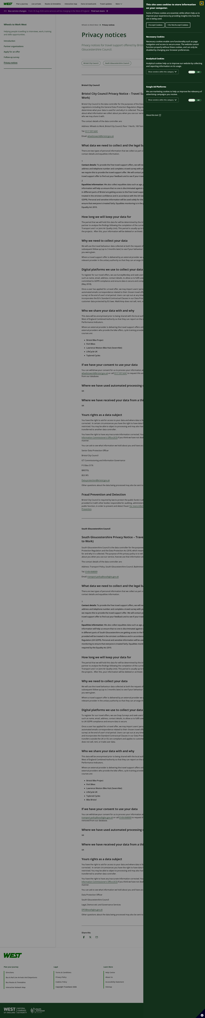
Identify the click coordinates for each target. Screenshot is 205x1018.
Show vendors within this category (161, 72)
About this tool (153, 115)
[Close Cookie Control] (201, 3)
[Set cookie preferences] (200, 1013)
